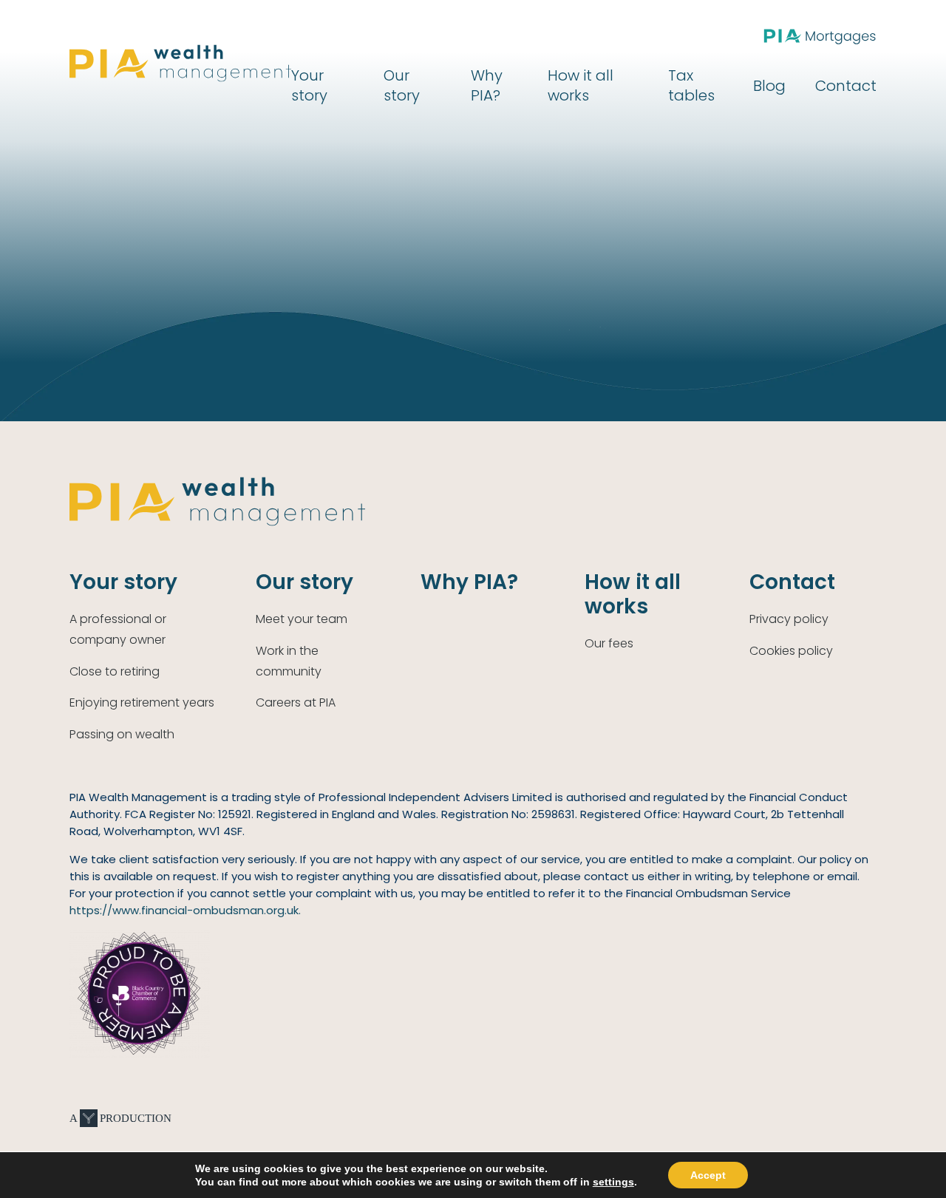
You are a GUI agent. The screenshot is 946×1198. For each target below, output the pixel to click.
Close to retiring (114, 671)
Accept (708, 1175)
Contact (846, 85)
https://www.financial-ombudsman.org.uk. (185, 910)
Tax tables (691, 85)
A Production (120, 1118)
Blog (769, 85)
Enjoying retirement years (141, 702)
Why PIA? (487, 85)
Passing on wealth (121, 734)
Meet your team (301, 618)
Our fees (609, 643)
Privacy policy (788, 618)
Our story (402, 85)
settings (613, 1182)
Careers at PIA (296, 702)
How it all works (580, 85)
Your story (309, 85)
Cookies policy (791, 650)
